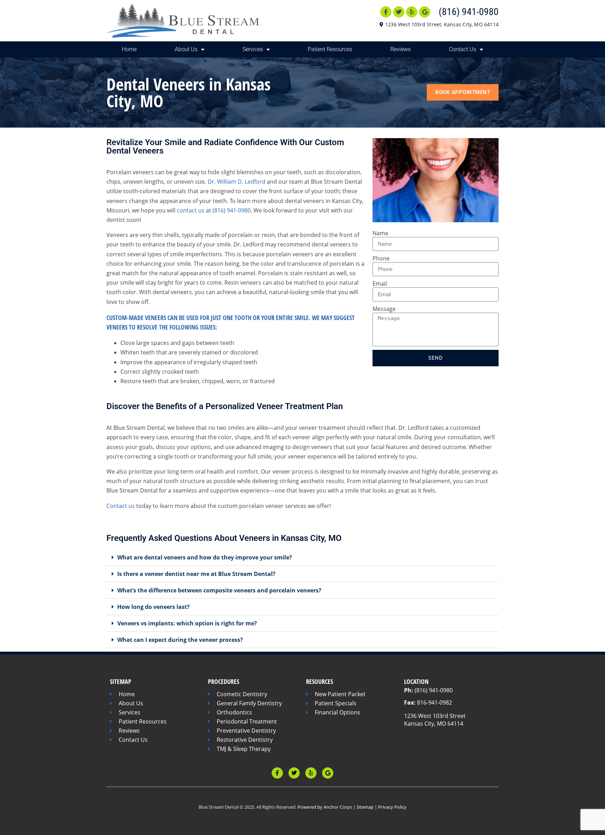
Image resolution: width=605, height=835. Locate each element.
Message (384, 309)
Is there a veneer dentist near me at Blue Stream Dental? (196, 574)
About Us (186, 49)
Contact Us (462, 49)
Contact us (120, 506)
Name (380, 233)
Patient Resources (330, 49)
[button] (302, 557)
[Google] (424, 12)
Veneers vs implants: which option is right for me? (187, 623)
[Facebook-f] (385, 12)
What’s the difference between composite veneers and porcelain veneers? (219, 590)
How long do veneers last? (153, 607)
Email (380, 283)
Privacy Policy (392, 807)
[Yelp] (411, 12)
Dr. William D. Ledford (236, 181)
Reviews (400, 49)
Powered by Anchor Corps (325, 807)
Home (129, 49)
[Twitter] (398, 12)
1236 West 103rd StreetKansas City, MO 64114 (435, 719)
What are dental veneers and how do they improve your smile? (204, 557)
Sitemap (365, 807)
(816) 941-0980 (469, 12)
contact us (190, 210)
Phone (381, 258)
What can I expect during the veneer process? (180, 640)
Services (253, 49)
